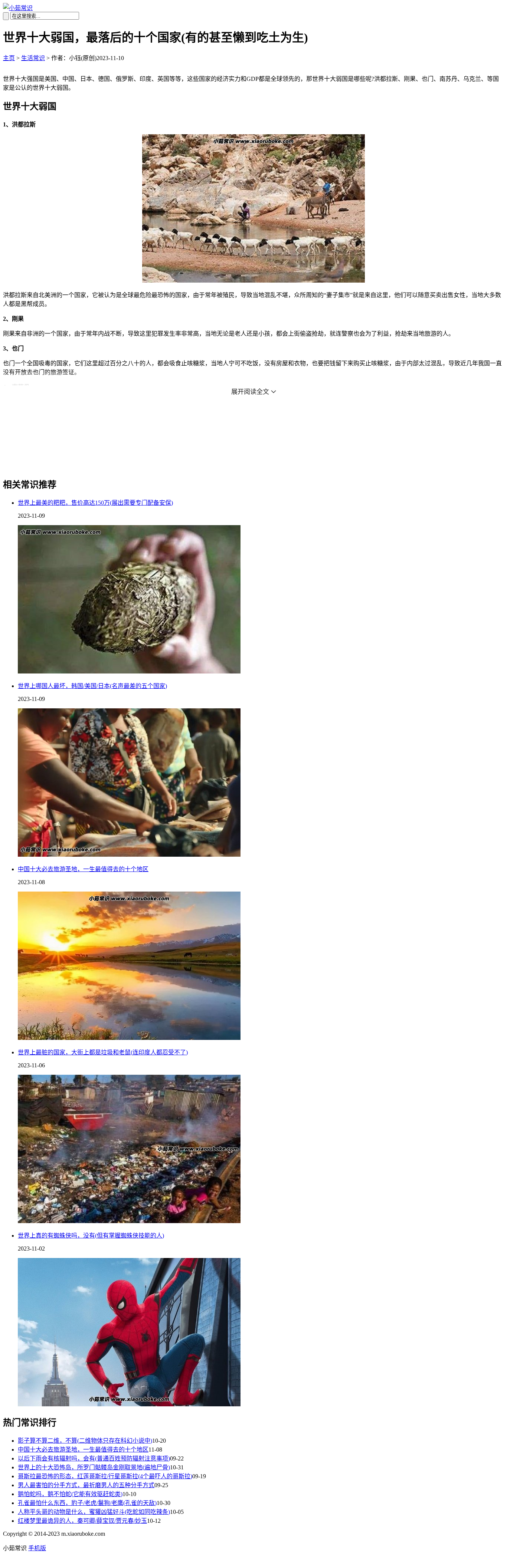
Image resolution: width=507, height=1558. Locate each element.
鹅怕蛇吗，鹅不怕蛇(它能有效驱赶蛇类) (70, 1494)
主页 (9, 58)
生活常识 (33, 58)
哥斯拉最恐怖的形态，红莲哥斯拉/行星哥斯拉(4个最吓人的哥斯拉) (105, 1476)
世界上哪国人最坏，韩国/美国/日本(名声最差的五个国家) (92, 686)
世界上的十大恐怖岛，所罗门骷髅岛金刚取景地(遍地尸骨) (94, 1467)
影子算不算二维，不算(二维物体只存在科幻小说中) (85, 1440)
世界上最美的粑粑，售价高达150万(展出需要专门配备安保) (95, 503)
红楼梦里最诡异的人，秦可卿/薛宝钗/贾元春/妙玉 (82, 1521)
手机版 (37, 1548)
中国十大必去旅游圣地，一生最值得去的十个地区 (83, 869)
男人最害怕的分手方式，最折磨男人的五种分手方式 (86, 1485)
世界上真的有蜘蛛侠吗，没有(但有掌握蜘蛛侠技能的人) (91, 1235)
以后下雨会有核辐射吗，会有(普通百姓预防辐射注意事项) (94, 1458)
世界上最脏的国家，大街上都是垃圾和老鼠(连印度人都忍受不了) (103, 1052)
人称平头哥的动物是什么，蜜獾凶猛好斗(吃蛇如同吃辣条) (94, 1512)
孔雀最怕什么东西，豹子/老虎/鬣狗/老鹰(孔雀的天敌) (87, 1503)
